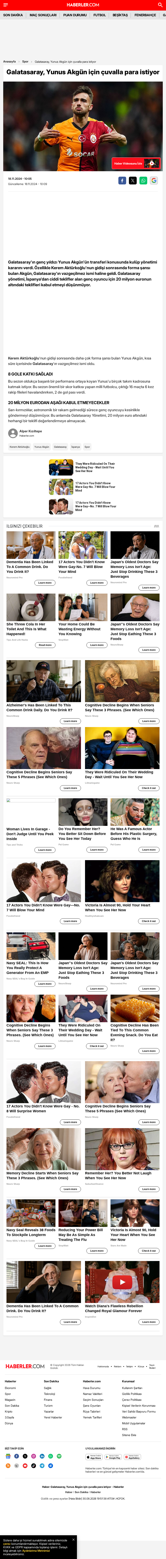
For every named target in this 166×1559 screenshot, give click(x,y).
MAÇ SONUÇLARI (43, 15)
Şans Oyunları (92, 1405)
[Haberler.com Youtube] (25, 1466)
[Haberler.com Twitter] (25, 1456)
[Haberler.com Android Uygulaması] (113, 1457)
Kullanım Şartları (132, 1388)
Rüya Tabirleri (91, 1411)
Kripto (8, 1411)
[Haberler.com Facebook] (16, 1456)
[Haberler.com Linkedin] (42, 1456)
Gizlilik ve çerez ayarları (54, 1498)
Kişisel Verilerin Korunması (138, 1405)
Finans (48, 1399)
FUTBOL (100, 15)
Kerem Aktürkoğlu (20, 446)
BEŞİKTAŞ (120, 15)
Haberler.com (92, 1381)
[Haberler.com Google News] (8, 1456)
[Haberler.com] (25, 1366)
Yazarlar (49, 1411)
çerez (7, 1543)
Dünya (9, 1423)
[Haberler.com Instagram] (33, 1456)
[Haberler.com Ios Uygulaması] (94, 1457)
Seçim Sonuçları (93, 1399)
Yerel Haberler (53, 1417)
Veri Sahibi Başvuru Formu (139, 1411)
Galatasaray (60, 446)
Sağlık (47, 1388)
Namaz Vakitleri (92, 1393)
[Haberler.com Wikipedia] (16, 1466)
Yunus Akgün (41, 446)
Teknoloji (49, 1393)
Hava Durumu (91, 1388)
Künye (141, 1366)
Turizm (48, 1405)
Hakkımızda (103, 1366)
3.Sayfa (9, 1417)
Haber (68, 1492)
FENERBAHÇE (145, 15)
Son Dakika (12, 1405)
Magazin (10, 1399)
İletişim (129, 1366)
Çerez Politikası (132, 1399)
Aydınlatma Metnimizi (36, 1550)
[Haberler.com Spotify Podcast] (59, 1456)
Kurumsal (128, 1381)
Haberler (10, 1381)
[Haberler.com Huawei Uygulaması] (132, 1457)
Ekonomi (10, 1388)
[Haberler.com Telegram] (42, 1466)
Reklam (117, 1366)
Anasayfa (9, 61)
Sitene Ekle (129, 1435)
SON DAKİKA (13, 15)
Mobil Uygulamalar (133, 1423)
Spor (25, 61)
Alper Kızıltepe (30, 431)
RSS (125, 1429)
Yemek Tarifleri (92, 1417)
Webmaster (129, 1417)
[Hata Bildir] (75, 1498)
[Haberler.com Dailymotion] (50, 1466)
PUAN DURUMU (75, 15)
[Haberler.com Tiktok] (33, 1466)
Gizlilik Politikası (132, 1393)
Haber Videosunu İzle (128, 163)
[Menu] (5, 4)
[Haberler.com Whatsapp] (50, 1456)
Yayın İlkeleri (152, 1366)
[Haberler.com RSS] (8, 1466)
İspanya (75, 446)
